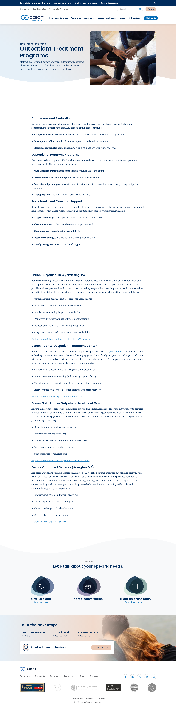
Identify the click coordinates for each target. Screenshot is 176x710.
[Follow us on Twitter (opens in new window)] (139, 676)
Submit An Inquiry (135, 602)
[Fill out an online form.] (135, 588)
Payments (25, 676)
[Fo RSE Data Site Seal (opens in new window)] (134, 688)
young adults (115, 351)
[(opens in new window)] (113, 688)
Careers (94, 676)
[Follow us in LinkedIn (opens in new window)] (132, 676)
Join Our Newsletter (37, 9)
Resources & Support (106, 18)
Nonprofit (40, 676)
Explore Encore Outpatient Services (49, 521)
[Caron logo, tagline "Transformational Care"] (32, 18)
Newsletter (68, 676)
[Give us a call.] (41, 588)
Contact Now (41, 602)
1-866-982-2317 (85, 636)
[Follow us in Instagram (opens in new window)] (153, 676)
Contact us (101, 647)
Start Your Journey (58, 18)
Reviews (54, 676)
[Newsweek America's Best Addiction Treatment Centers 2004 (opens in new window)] (32, 688)
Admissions (134, 18)
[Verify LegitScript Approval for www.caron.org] (152, 688)
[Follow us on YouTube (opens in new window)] (146, 676)
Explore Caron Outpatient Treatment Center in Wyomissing (61, 339)
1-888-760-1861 (60, 636)
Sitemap (101, 698)
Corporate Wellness (58, 9)
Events (23, 9)
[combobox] (130, 9)
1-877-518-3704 (26, 636)
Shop (82, 676)
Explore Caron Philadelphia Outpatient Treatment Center (60, 460)
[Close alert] (155, 3)
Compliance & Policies (82, 698)
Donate (151, 9)
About (123, 18)
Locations (89, 18)
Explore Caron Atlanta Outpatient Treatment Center (57, 396)
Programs (76, 18)
